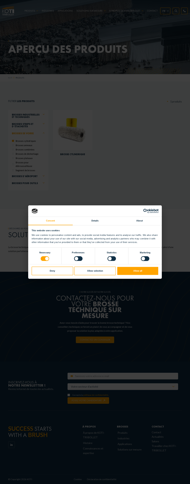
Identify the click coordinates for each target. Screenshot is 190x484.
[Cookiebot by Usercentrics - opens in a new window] (146, 211)
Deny (52, 271)
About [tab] (139, 221)
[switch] (78, 258)
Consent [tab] (50, 221)
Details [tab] (95, 221)
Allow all (137, 271)
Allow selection (95, 271)
